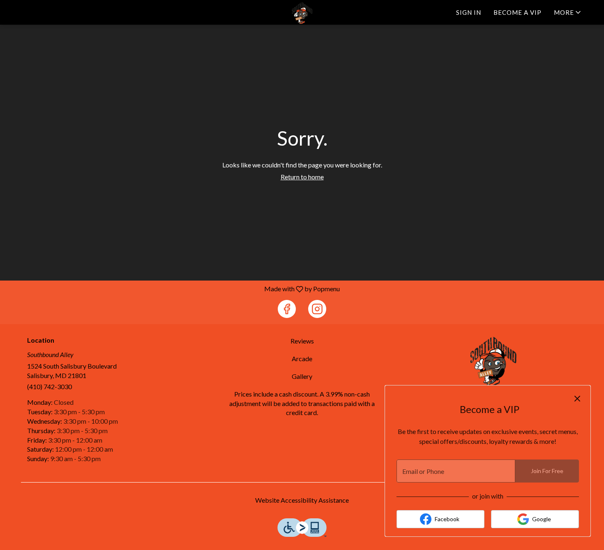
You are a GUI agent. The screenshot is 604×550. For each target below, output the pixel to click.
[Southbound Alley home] (302, 13)
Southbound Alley (493, 361)
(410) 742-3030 (49, 386)
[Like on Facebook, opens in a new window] (287, 309)
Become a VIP (517, 12)
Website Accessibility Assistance (302, 500)
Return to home (302, 177)
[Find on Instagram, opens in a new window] (317, 309)
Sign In (468, 12)
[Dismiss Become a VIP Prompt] (577, 398)
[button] (568, 12)
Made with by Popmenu (173, 289)
